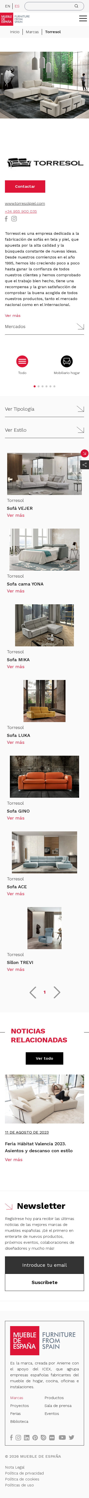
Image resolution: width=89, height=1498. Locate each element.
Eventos (51, 1413)
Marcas (32, 31)
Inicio (15, 31)
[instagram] (20, 1437)
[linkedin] (28, 1437)
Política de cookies (22, 1479)
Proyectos (19, 1405)
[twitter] (73, 1437)
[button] (83, 18)
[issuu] (45, 1437)
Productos (54, 1397)
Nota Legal (14, 1467)
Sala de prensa (57, 1405)
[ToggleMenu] (83, 18)
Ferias (15, 1413)
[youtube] (64, 1437)
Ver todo (44, 1058)
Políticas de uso (19, 1485)
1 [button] (44, 992)
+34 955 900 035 (21, 211)
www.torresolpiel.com (25, 203)
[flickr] (53, 1437)
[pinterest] (36, 1437)
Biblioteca (19, 1421)
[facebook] (13, 1437)
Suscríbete (45, 1282)
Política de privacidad (24, 1473)
